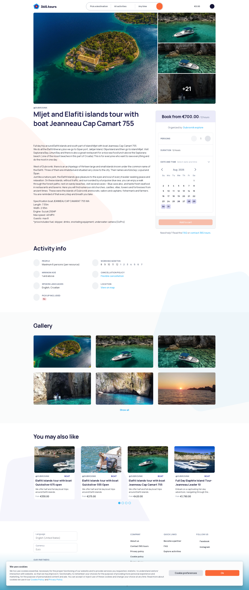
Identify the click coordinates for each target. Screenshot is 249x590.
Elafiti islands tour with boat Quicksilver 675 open (53, 482)
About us (134, 541)
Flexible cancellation (112, 276)
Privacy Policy (56, 579)
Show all (124, 410)
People (46, 261)
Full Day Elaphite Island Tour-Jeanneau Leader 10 (194, 482)
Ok (222, 573)
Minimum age (49, 272)
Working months (110, 261)
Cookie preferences (186, 573)
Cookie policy (137, 556)
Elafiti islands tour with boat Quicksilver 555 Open (100, 482)
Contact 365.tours (139, 546)
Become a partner (172, 541)
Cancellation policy (112, 272)
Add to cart (186, 222)
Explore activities (172, 551)
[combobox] (55, 538)
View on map (108, 287)
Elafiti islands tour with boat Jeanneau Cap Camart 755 (147, 482)
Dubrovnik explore (193, 127)
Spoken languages (52, 284)
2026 (181, 169)
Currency (40, 545)
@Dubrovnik (40, 107)
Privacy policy (137, 551)
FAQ (185, 232)
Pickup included (51, 295)
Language (40, 534)
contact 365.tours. (200, 232)
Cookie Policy (37, 579)
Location (106, 284)
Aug (175, 169)
